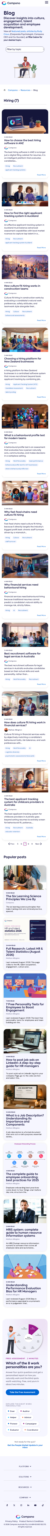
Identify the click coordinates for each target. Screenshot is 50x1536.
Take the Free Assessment (22, 1392)
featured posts (19, 31)
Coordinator (32, 1430)
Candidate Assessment (14, 388)
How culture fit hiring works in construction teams (22, 287)
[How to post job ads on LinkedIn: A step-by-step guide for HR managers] (25, 1041)
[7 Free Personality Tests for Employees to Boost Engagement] (25, 985)
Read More (41, 175)
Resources (25, 90)
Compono (13, 90)
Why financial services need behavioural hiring (21, 586)
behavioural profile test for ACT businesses (21, 465)
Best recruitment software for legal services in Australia (22, 655)
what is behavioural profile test (16, 469)
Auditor (26, 1411)
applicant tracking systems (15, 170)
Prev (12, 844)
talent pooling (10, 392)
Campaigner (31, 1423)
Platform (24, 1466)
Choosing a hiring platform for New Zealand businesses (22, 360)
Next (37, 844)
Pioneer (13, 1423)
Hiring (7, 166)
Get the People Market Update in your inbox (25, 1446)
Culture (16, 312)
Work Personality (19, 461)
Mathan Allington (15, 730)
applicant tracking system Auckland (18, 243)
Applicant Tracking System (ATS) (25, 384)
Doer (12, 1411)
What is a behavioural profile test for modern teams (24, 437)
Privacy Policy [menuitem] (11, 1521)
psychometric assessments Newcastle (19, 756)
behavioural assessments (15, 315)
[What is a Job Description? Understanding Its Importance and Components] (25, 1097)
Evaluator (14, 1430)
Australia (29, 828)
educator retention (12, 832)
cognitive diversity (12, 752)
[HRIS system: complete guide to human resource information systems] (25, 1211)
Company (23, 1497)
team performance (36, 461)
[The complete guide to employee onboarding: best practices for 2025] (25, 1155)
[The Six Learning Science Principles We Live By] (25, 877)
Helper (13, 1417)
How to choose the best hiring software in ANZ (22, 142)
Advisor (27, 1417)
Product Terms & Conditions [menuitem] (31, 1521)
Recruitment (18, 166)
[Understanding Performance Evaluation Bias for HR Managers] (25, 1266)
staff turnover (10, 541)
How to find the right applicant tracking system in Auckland (23, 214)
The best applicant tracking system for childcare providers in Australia (24, 802)
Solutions (24, 1477)
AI (14, 610)
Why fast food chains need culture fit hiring (20, 513)
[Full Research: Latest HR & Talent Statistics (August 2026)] (25, 930)
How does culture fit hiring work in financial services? (25, 724)
